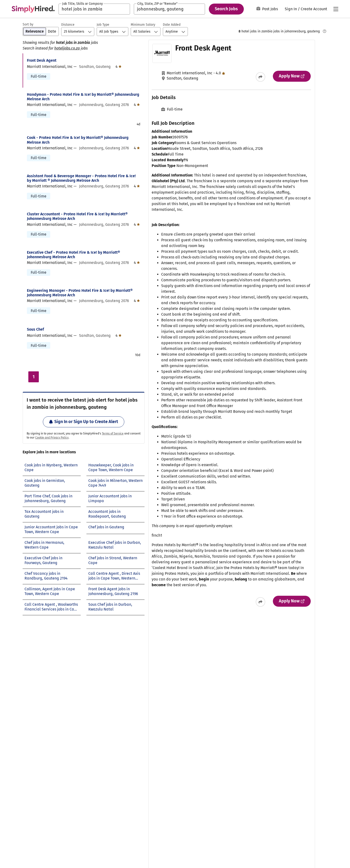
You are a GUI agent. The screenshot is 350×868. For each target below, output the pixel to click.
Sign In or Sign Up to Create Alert (86, 421)
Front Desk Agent (41, 60)
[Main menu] (336, 9)
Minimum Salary (143, 25)
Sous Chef (35, 329)
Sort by (28, 24)
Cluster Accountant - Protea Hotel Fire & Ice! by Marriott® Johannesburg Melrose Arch (77, 216)
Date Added (171, 25)
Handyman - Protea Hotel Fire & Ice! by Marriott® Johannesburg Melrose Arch (83, 96)
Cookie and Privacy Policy (52, 437)
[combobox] (94, 9)
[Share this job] (260, 77)
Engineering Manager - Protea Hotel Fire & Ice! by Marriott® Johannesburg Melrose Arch (80, 292)
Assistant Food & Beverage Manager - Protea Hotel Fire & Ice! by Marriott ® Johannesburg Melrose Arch (81, 178)
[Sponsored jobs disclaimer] (324, 31)
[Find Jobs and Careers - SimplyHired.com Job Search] (33, 9)
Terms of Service (113, 433)
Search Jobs (226, 8)
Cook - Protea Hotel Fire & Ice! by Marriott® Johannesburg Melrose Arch (78, 139)
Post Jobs (270, 9)
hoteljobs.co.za (67, 48)
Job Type (103, 25)
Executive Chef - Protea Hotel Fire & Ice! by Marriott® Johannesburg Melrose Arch (73, 254)
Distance (68, 25)
